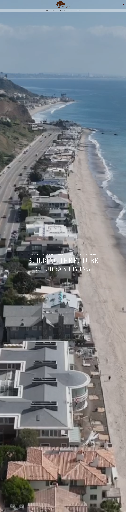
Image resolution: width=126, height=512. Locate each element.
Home (46, 10)
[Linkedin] (123, 4)
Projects (62, 10)
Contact (78, 10)
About (54, 10)
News (70, 10)
